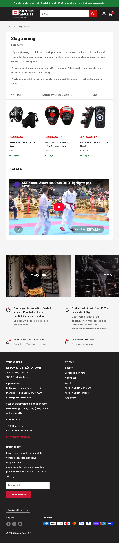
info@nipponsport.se (18, 436)
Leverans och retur (75, 372)
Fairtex (13, 151)
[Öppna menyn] (7, 14)
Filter (18, 95)
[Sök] (93, 13)
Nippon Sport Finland (77, 392)
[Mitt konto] (104, 13)
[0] (110, 14)
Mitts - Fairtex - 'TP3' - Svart (22, 144)
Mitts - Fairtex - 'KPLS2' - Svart (94, 144)
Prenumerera (18, 494)
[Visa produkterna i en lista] (106, 95)
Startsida (10, 26)
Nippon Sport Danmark (78, 387)
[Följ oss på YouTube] (20, 524)
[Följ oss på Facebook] (8, 524)
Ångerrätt (70, 397)
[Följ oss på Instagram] (14, 524)
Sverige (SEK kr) (15, 510)
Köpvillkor (70, 377)
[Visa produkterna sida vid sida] (101, 95)
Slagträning (24, 26)
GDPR (68, 382)
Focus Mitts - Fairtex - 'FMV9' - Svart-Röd (57, 144)
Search (69, 367)
